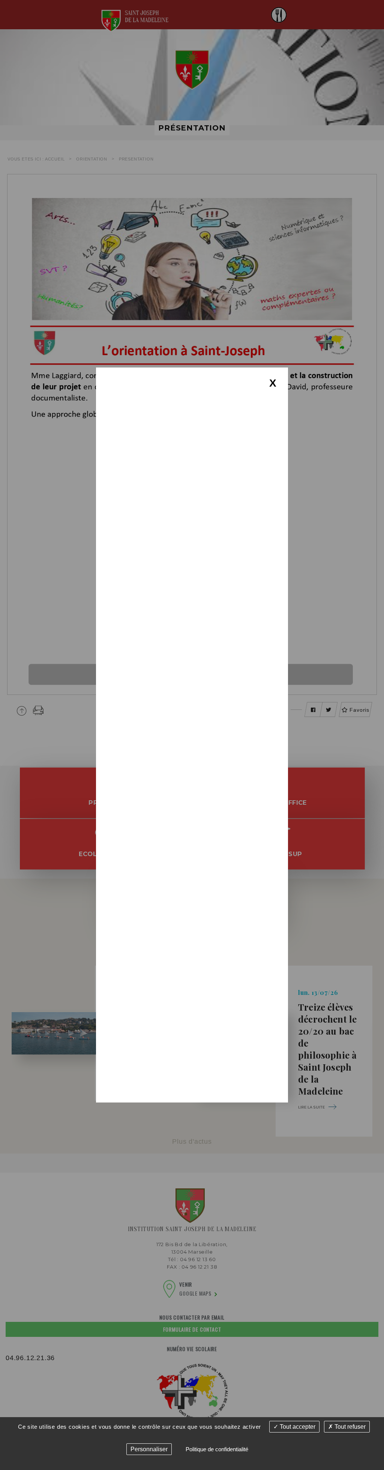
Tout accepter (296, 1427)
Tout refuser (349, 1427)
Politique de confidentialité (217, 1449)
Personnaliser (149, 1449)
